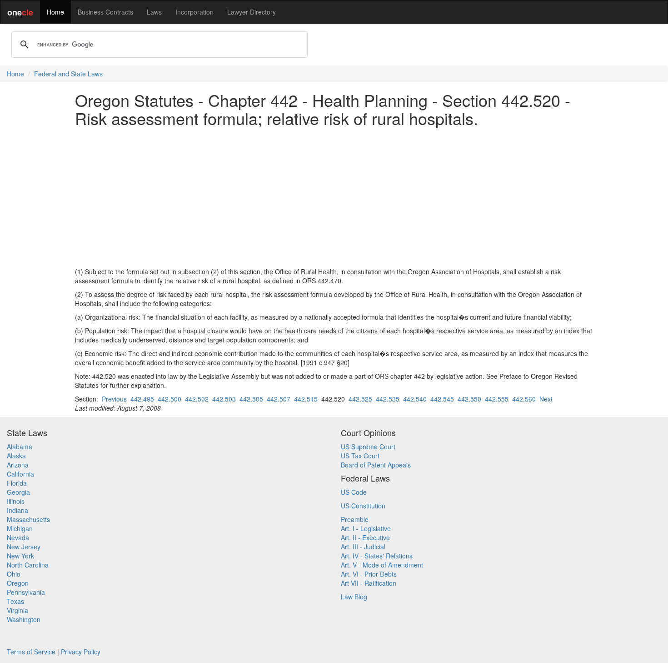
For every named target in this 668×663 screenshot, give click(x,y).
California (20, 473)
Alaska (16, 455)
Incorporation (194, 11)
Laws (154, 11)
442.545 (442, 398)
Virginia (17, 610)
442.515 (306, 398)
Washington (23, 619)
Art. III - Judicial (363, 546)
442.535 (387, 398)
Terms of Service (31, 651)
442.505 (251, 398)
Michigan (20, 528)
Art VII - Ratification (368, 583)
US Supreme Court (368, 446)
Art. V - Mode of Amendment (382, 564)
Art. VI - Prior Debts (369, 573)
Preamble (355, 519)
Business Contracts (105, 11)
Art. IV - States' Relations (377, 555)
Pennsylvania (26, 592)
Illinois (16, 501)
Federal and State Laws (68, 73)
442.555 (496, 398)
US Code (354, 492)
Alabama (19, 446)
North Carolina (28, 564)
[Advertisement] (334, 197)
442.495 (142, 398)
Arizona (18, 464)
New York (20, 555)
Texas (15, 601)
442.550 (469, 398)
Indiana (17, 510)
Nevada (18, 537)
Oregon (18, 583)
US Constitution (363, 505)
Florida (17, 482)
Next (546, 398)
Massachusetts (28, 519)
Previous (114, 398)
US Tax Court (360, 455)
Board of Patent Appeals (376, 464)
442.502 (197, 398)
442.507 (278, 398)
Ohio (13, 573)
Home (55, 11)
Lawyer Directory (251, 11)
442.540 (415, 398)
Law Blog (354, 596)
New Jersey (23, 546)
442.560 (524, 398)
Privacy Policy (80, 651)
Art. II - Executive (365, 537)
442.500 (169, 398)
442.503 (224, 398)
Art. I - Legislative (366, 528)
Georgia (18, 492)
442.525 (360, 398)
